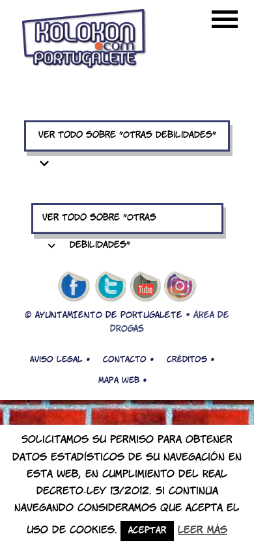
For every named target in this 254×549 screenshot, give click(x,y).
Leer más (202, 530)
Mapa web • (122, 380)
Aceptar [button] (147, 531)
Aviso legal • (60, 360)
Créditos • (190, 360)
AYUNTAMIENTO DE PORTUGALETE (108, 316)
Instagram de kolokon (180, 287)
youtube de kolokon (145, 287)
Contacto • (128, 360)
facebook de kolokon (73, 287)
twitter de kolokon (109, 287)
